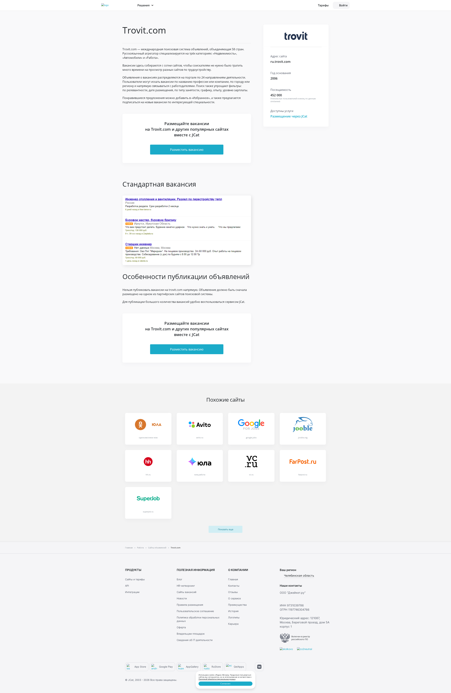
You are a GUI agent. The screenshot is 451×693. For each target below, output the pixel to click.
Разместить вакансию (186, 149)
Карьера (233, 623)
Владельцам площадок (191, 633)
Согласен (225, 683)
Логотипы (234, 617)
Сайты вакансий (186, 592)
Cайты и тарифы (135, 579)
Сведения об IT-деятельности (194, 639)
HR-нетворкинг (186, 585)
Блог (179, 579)
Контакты (233, 585)
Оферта (181, 627)
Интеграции (132, 592)
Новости (182, 598)
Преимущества (237, 604)
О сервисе (234, 598)
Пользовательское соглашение (195, 611)
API (127, 585)
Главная (233, 579)
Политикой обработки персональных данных (217, 679)
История (233, 611)
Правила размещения (190, 604)
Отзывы (233, 592)
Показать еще (225, 529)
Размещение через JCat (288, 116)
